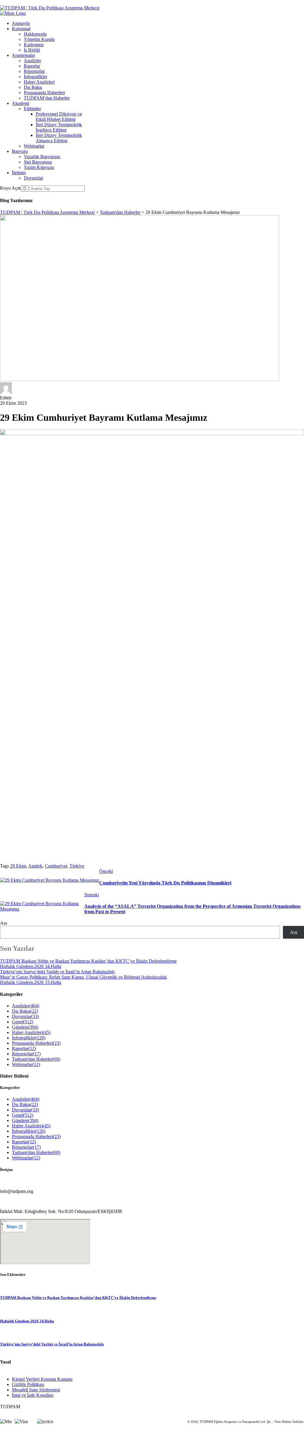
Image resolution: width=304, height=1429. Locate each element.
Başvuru (20, 151)
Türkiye (76, 865)
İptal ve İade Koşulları (32, 1395)
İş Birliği (32, 49)
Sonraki (91, 894)
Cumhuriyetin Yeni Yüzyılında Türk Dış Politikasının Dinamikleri (165, 882)
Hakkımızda (35, 33)
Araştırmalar (23, 55)
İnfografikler (35, 76)
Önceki (106, 871)
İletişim (19, 172)
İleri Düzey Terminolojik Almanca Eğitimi (59, 138)
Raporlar (32, 65)
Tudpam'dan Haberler (36, 1059)
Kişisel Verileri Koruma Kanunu (42, 1379)
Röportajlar (34, 71)
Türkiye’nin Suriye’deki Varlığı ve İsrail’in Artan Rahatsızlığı (57, 971)
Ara (3, 923)
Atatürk (35, 865)
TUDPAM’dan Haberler (47, 97)
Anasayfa (21, 23)
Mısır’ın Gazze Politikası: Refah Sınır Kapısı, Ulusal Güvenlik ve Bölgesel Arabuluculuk (83, 977)
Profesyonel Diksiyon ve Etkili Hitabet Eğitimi (59, 116)
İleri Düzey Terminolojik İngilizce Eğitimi (59, 127)
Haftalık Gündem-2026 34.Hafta (30, 966)
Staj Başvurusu (38, 161)
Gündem (25, 1027)
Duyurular (33, 177)
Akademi (20, 103)
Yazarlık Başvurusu (42, 156)
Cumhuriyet (56, 865)
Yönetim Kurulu (39, 39)
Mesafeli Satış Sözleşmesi (36, 1389)
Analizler (32, 60)
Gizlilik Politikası (28, 1384)
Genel (22, 1021)
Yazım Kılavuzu (39, 167)
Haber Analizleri (39, 81)
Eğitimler (32, 108)
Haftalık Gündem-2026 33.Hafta (30, 982)
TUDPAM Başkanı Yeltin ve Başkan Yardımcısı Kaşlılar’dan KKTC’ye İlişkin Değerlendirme (88, 961)
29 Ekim (18, 865)
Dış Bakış (33, 87)
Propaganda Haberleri (44, 92)
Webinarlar (34, 145)
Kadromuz (34, 44)
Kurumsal (21, 28)
